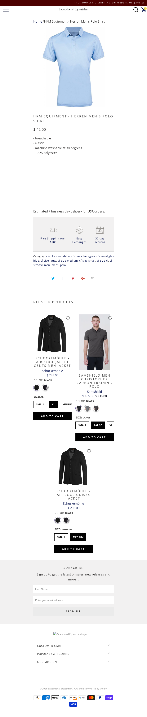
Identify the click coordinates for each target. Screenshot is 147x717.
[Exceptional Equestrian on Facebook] (67, 675)
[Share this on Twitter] (53, 278)
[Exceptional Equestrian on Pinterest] (73, 675)
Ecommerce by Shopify (95, 688)
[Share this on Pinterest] (73, 278)
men (47, 265)
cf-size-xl (102, 260)
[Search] (136, 9)
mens (55, 265)
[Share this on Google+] (83, 278)
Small (40, 403)
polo (63, 265)
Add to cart (52, 416)
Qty (35, 168)
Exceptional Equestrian (60, 688)
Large (98, 424)
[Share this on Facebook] (63, 278)
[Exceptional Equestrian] (73, 9)
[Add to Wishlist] (68, 318)
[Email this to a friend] (93, 278)
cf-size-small (87, 260)
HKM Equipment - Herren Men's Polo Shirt (74, 21)
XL (53, 403)
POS (76, 688)
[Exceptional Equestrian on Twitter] (62, 675)
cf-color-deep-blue (58, 256)
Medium (67, 403)
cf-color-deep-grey (83, 256)
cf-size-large (48, 260)
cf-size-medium (68, 260)
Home (37, 21)
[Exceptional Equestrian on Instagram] (79, 675)
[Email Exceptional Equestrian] (84, 675)
